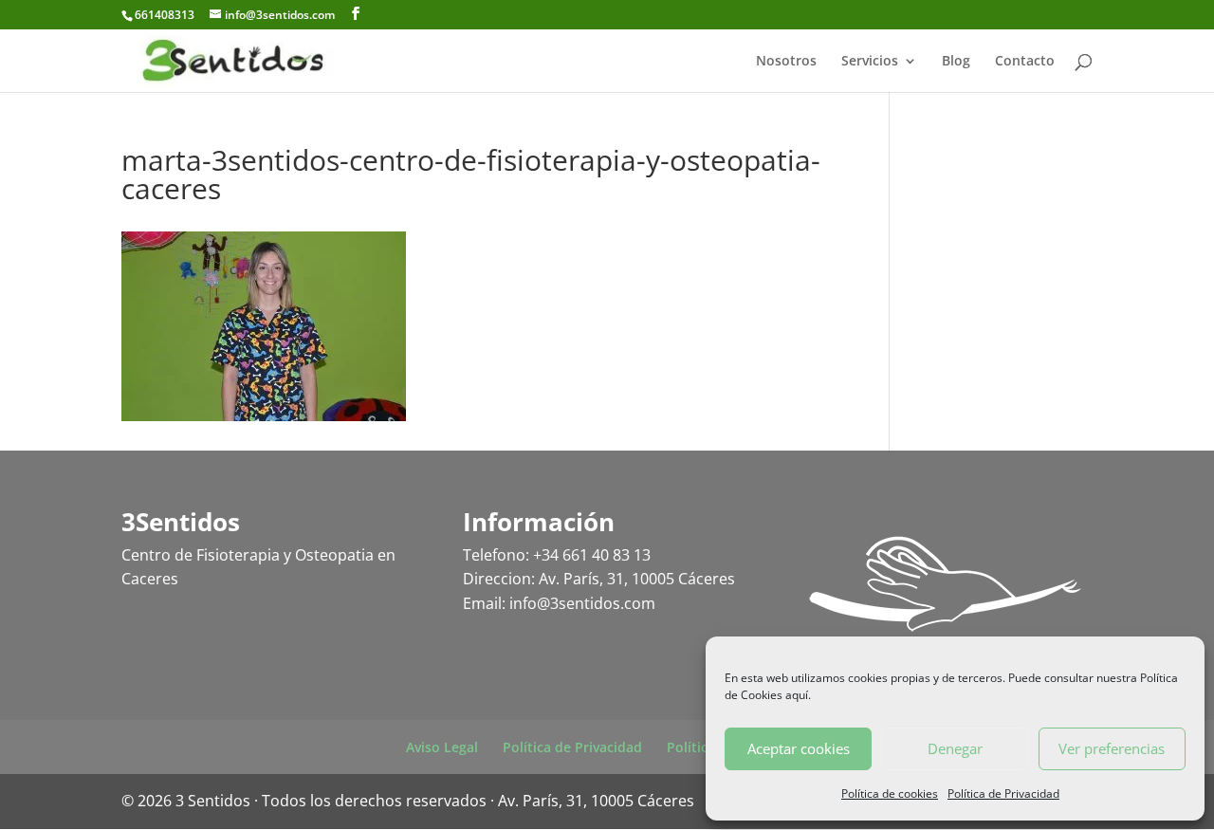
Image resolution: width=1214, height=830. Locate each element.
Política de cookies (889, 793)
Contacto (1025, 61)
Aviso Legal (442, 747)
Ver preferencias (1111, 748)
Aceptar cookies (798, 748)
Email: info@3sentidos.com (559, 603)
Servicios (869, 61)
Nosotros (786, 61)
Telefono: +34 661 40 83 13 (557, 554)
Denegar (955, 748)
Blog (956, 61)
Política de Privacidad (1003, 793)
